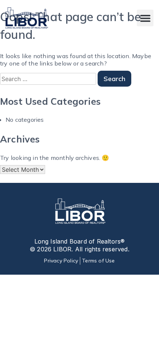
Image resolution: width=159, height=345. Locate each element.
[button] (145, 18)
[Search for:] (49, 79)
